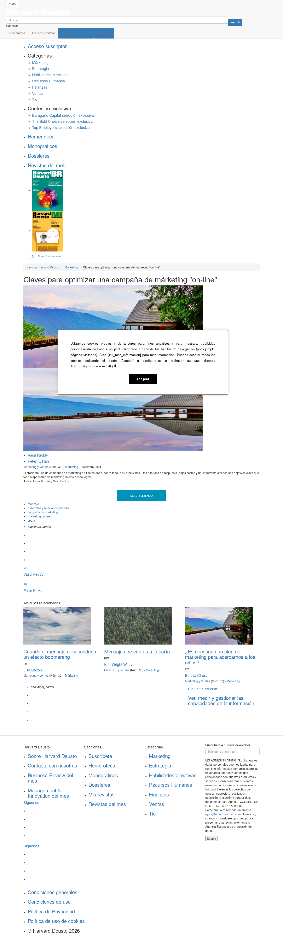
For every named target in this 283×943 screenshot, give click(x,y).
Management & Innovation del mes (48, 793)
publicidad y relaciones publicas (48, 508)
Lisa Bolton (32, 669)
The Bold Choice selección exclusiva (62, 121)
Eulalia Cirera (196, 675)
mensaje (33, 504)
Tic (34, 99)
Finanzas (39, 87)
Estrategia (40, 68)
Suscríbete (100, 755)
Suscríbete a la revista (76, 33)
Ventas (38, 93)
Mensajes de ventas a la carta (137, 651)
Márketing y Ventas (35, 467)
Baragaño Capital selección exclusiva (63, 115)
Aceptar (142, 379)
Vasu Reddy (38, 455)
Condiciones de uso (49, 901)
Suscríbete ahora (49, 256)
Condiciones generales (52, 892)
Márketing (40, 62)
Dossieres (39, 155)
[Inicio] (124, 12)
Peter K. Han (38, 461)
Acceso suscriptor (43, 33)
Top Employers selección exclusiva (61, 127)
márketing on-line (39, 516)
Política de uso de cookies (56, 920)
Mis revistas (101, 794)
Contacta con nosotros (52, 765)
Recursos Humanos (48, 80)
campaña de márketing (43, 512)
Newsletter (104, 33)
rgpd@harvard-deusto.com (223, 814)
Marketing (160, 755)
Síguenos (31, 802)
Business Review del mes (50, 777)
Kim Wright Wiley (118, 664)
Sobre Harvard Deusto (52, 755)
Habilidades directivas (50, 74)
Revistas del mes (46, 165)
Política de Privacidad (51, 911)
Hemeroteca (17, 33)
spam (31, 520)
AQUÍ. (112, 366)
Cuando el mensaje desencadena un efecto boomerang (59, 654)
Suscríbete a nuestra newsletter (227, 745)
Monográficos (42, 145)
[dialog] (143, 362)
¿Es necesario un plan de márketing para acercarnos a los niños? (220, 657)
